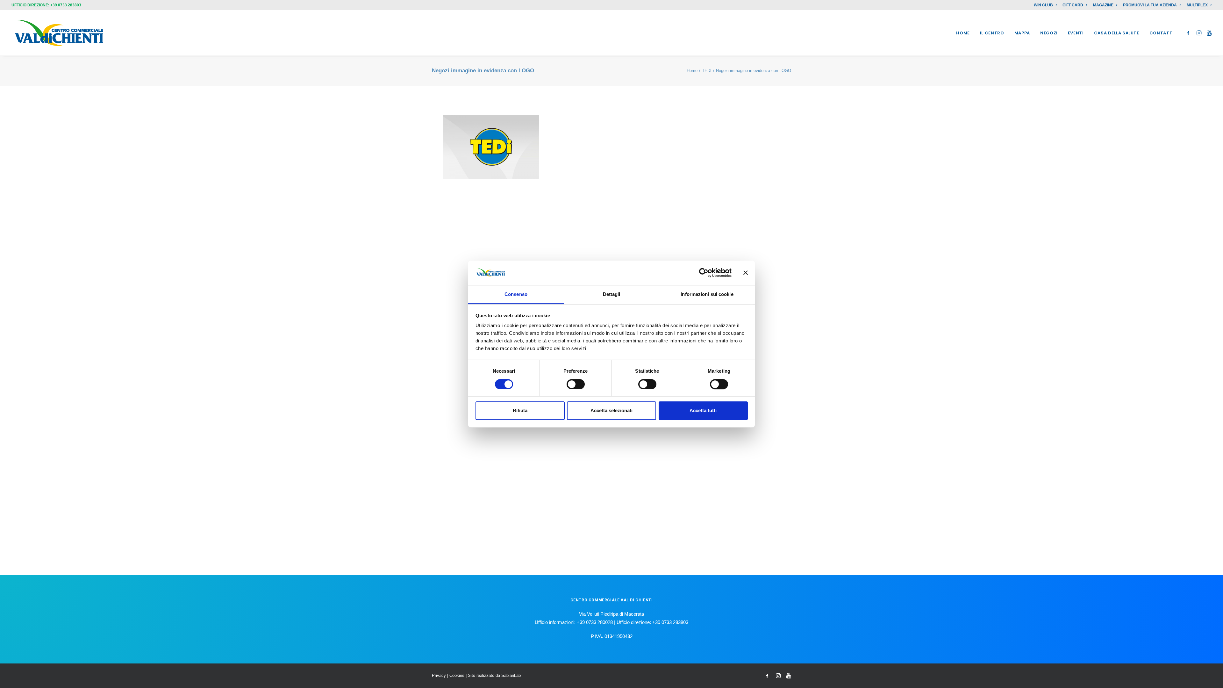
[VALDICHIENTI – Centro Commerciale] (59, 33)
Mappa (1022, 33)
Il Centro (992, 33)
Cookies (456, 675)
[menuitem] (1046, 5)
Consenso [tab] (515, 294)
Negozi (1049, 33)
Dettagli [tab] (611, 294)
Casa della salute (1116, 33)
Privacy (439, 675)
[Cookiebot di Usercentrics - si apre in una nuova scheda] (704, 273)
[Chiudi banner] (745, 273)
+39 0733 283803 (65, 5)
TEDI (707, 70)
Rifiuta (520, 410)
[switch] (576, 384)
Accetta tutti (703, 410)
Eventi (1076, 33)
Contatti (1161, 33)
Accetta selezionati (611, 410)
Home (963, 33)
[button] (1189, 32)
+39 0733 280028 (595, 622)
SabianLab (511, 675)
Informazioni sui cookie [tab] (707, 294)
